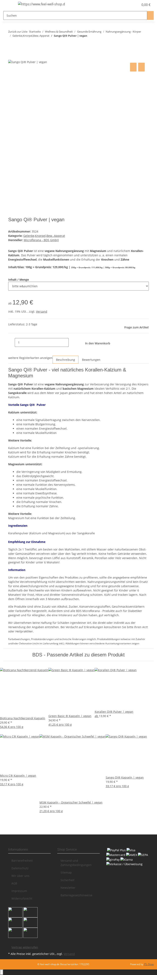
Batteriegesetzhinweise (76, 895)
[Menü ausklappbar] (8, 4)
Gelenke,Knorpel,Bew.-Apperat (44, 236)
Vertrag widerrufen (24, 947)
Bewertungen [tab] (91, 360)
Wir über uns (20, 876)
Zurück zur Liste (17, 31)
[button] (127, 5)
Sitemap (66, 872)
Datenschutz (20, 868)
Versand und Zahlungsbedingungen (76, 863)
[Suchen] (150, 15)
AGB (14, 883)
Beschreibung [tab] (65, 360)
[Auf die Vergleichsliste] (133, 67)
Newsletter (68, 888)
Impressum (19, 891)
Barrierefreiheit (22, 861)
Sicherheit (67, 880)
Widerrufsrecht (21, 898)
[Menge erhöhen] (72, 342)
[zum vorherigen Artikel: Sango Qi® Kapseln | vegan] (11, 43)
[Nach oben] (1, 972)
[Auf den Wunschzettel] (141, 67)
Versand (41, 311)
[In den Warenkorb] (11, 57)
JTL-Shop (149, 964)
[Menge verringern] (11, 342)
